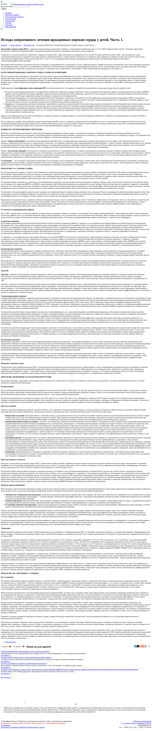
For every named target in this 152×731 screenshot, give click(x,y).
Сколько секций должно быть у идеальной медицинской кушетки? (26, 657)
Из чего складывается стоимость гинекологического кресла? (24, 663)
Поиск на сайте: (7, 6)
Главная (8, 13)
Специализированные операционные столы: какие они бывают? (25, 651)
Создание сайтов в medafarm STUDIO (136, 723)
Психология (9, 21)
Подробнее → (6, 655)
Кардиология (29, 45)
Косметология (10, 19)
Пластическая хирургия (14, 17)
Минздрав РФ (10, 27)
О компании (5, 725)
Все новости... (6, 677)
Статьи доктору (15, 45)
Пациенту (9, 25)
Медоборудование (12, 15)
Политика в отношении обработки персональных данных (23, 727)
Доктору (8, 23)
